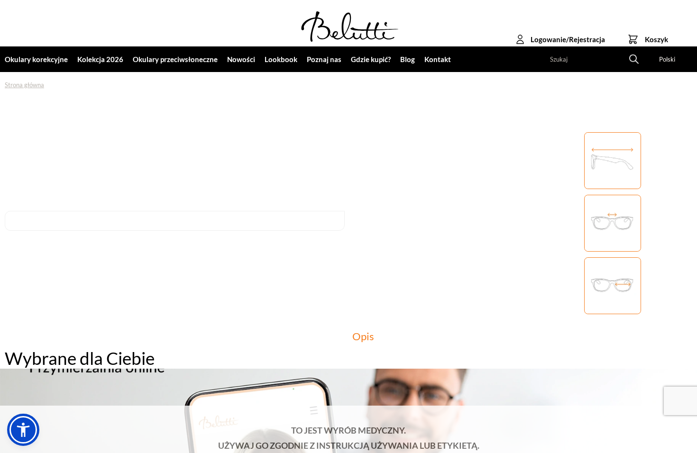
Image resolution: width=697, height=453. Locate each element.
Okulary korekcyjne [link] (36, 59)
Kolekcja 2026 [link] (100, 59)
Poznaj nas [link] (324, 59)
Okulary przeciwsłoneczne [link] (175, 59)
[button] (23, 430)
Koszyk (656, 39)
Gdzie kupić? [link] (371, 59)
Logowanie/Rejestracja (568, 39)
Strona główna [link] (24, 85)
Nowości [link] (241, 59)
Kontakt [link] (437, 59)
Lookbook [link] (281, 59)
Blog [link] (407, 59)
